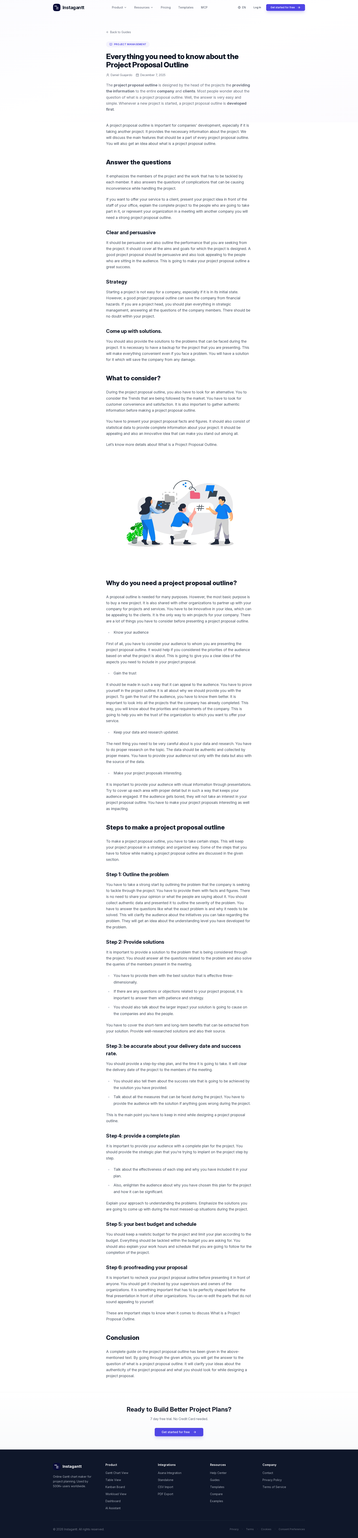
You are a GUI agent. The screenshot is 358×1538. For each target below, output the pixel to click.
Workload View (115, 1494)
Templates (186, 7)
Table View (113, 1480)
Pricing (166, 7)
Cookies (266, 1529)
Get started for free (283, 7)
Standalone (165, 1480)
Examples (216, 1501)
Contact (267, 1473)
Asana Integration (169, 1473)
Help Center (218, 1473)
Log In (257, 7)
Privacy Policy (272, 1480)
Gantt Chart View (116, 1473)
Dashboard (113, 1501)
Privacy (234, 1529)
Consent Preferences (292, 1529)
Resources (142, 7)
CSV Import (165, 1487)
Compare (216, 1494)
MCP (204, 7)
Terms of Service (274, 1487)
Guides (215, 1480)
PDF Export (165, 1494)
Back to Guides (120, 32)
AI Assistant (113, 1508)
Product (117, 7)
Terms (250, 1529)
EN (244, 7)
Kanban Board (115, 1487)
